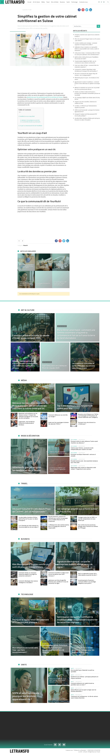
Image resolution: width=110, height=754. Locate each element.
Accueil (29, 2)
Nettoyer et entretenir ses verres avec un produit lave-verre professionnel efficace (87, 88)
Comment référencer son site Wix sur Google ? (58, 415)
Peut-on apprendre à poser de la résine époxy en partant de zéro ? (87, 574)
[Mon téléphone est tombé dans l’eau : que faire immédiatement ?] (25, 641)
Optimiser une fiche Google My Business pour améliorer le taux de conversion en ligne (58, 581)
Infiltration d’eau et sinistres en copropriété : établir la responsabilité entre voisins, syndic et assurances (87, 48)
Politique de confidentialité (80, 750)
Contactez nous (83, 2)
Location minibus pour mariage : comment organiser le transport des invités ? (86, 43)
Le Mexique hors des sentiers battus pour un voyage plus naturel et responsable (58, 526)
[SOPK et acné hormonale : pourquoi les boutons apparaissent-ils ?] (29, 685)
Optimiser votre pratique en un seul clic (31, 120)
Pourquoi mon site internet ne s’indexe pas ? (86, 423)
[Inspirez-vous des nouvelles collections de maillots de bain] (59, 447)
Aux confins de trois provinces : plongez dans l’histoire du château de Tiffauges (88, 526)
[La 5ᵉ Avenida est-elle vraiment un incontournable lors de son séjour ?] (14, 526)
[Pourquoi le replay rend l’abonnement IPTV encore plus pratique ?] (33, 611)
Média (43, 2)
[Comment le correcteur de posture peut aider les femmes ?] (60, 279)
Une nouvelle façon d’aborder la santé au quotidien (82, 671)
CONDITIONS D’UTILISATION (93, 750)
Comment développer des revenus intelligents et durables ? (28, 581)
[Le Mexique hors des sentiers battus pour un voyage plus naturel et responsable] (44, 526)
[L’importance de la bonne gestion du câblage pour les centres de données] (84, 641)
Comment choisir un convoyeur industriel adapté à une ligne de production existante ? (28, 574)
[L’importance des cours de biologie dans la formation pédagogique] (26, 262)
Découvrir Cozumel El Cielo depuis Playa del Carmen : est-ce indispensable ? (86, 74)
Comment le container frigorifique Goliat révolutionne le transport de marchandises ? (86, 70)
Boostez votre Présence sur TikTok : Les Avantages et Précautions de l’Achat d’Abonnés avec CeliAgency (88, 415)
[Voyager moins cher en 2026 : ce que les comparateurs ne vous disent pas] (73, 519)
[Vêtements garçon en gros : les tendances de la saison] (29, 456)
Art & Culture (36, 2)
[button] (20, 271)
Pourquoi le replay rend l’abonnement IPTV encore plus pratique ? (86, 114)
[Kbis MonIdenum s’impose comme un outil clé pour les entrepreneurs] (33, 556)
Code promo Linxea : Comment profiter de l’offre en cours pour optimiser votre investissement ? (87, 53)
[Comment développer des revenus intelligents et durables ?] (14, 582)
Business (62, 2)
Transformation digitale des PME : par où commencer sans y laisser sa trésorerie (85, 62)
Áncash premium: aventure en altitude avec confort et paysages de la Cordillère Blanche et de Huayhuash (58, 519)
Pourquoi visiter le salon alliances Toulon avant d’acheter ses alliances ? (84, 442)
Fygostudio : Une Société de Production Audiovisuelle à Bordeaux (26, 423)
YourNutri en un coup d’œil (27, 116)
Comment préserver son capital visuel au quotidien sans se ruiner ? (82, 684)
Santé (68, 2)
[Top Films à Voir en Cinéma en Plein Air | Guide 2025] (55, 356)
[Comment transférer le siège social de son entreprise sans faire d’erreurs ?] (44, 574)
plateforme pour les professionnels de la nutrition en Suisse (45, 97)
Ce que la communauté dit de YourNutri (31, 125)
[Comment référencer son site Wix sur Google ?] (44, 416)
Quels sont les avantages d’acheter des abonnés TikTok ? (58, 423)
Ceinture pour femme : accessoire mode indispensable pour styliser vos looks (82, 448)
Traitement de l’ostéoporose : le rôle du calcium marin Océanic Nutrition (84, 697)
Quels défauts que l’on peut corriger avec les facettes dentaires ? (83, 690)
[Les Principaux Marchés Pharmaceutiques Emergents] (43, 262)
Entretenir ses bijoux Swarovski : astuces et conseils (83, 455)
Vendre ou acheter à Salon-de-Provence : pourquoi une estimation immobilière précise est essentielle (87, 93)
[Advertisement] (43, 79)
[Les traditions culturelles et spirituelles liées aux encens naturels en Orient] (84, 356)
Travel (47, 2)
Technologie (74, 2)
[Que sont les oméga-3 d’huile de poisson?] (43, 279)
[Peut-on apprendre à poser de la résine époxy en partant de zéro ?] (73, 574)
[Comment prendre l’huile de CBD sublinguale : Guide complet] (59, 694)
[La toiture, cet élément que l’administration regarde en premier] (59, 465)
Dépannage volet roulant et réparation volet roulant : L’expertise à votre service (83, 468)
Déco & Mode (54, 2)
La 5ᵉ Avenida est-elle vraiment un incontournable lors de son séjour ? (29, 526)
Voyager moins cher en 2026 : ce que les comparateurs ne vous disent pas (87, 518)
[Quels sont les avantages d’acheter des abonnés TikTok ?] (44, 423)
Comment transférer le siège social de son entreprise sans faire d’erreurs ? (58, 574)
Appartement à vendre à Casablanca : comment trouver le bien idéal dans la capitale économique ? (87, 83)
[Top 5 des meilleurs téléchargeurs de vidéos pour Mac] (77, 397)
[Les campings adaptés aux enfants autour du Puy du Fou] (77, 501)
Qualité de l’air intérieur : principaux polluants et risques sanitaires (84, 677)
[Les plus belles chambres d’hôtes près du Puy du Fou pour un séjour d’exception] (14, 519)
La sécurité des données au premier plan (31, 122)
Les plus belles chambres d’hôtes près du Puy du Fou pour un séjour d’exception (87, 119)
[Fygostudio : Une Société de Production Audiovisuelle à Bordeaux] (14, 423)
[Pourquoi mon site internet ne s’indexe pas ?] (73, 423)
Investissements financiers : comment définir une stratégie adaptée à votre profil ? (87, 581)
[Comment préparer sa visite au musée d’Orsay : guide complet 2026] (33, 327)
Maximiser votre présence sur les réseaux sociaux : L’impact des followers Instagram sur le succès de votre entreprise (28, 415)
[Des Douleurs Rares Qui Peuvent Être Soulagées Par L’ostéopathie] (26, 279)
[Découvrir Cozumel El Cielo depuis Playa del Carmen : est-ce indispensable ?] (33, 501)
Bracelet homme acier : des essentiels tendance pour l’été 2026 (84, 461)
